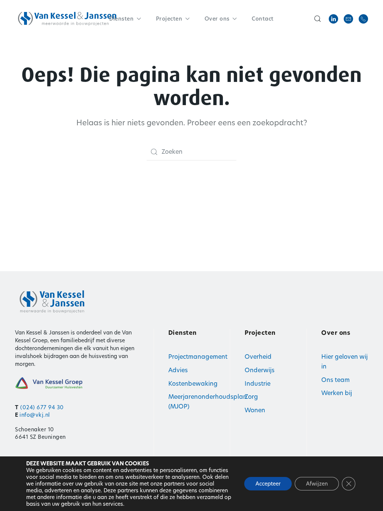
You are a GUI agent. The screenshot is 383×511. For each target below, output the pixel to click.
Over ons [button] (217, 18)
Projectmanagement (197, 356)
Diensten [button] (121, 18)
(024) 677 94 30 (42, 407)
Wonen (255, 410)
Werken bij (336, 393)
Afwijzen (317, 483)
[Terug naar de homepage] (67, 18)
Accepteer (268, 483)
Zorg (251, 396)
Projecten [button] (169, 18)
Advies (178, 370)
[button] (317, 18)
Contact (263, 18)
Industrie (257, 383)
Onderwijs (260, 370)
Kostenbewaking (193, 383)
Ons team (335, 380)
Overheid (258, 356)
